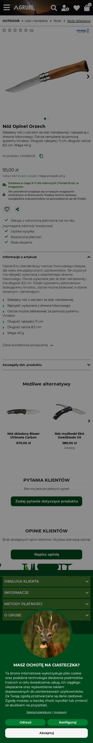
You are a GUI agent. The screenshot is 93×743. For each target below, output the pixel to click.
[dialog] (46, 371)
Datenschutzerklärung (39, 712)
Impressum (60, 712)
